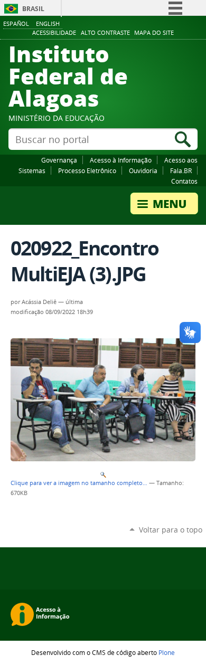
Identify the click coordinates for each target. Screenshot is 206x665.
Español (16, 23)
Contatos (184, 181)
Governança (59, 160)
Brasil (33, 8)
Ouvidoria (143, 170)
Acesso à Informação (121, 160)
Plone (166, 652)
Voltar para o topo (170, 530)
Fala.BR (181, 170)
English (48, 23)
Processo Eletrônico (87, 170)
